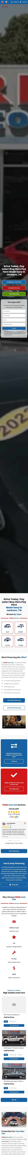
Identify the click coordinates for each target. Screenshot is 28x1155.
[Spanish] (6, 2)
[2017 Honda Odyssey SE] (14, 1012)
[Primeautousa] (4, 6)
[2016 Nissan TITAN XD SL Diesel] (14, 1046)
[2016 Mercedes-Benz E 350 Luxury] (14, 1079)
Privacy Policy (15, 331)
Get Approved (14, 1025)
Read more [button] (5, 836)
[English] (2, 2)
